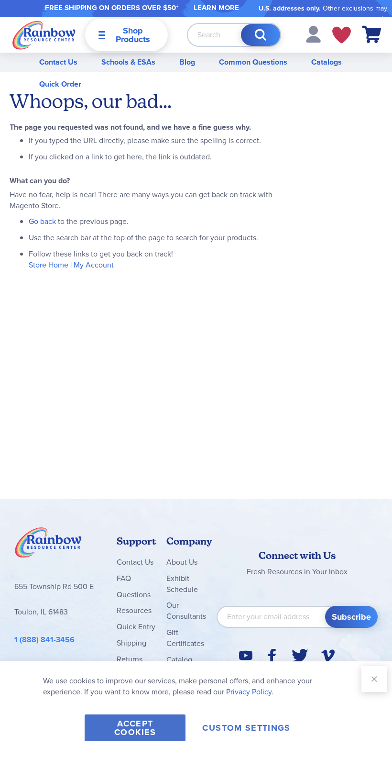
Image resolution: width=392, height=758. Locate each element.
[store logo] (44, 34)
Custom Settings (246, 728)
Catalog (179, 659)
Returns (129, 659)
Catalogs (326, 61)
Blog (187, 61)
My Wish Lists (341, 35)
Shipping (131, 642)
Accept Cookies (135, 727)
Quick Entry (136, 626)
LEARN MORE (216, 7)
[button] (313, 33)
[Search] (260, 35)
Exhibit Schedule (182, 584)
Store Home (48, 264)
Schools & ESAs (128, 61)
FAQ (124, 578)
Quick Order (60, 83)
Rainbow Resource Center (48, 545)
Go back (42, 221)
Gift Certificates (185, 638)
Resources (134, 610)
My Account (94, 264)
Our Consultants (186, 611)
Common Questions (253, 61)
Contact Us (58, 61)
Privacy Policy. (249, 691)
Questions (134, 594)
